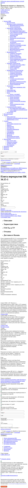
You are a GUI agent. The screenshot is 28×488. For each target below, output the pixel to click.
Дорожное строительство (13, 63)
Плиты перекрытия (15, 26)
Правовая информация (13, 129)
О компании (7, 446)
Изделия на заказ (8, 114)
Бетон (8, 93)
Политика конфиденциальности (9, 475)
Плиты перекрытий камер (18, 381)
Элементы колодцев (15, 43)
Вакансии (9, 135)
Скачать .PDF (4, 314)
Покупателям (7, 139)
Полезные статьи (8, 146)
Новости (9, 125)
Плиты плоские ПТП (15, 46)
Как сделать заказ (11, 140)
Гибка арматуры (11, 90)
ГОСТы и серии (8, 447)
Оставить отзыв (5, 326)
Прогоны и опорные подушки (18, 45)
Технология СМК (11, 91)
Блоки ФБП (13, 36)
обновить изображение (6, 160)
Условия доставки (11, 143)
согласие (8, 162)
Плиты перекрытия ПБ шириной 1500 (16, 34)
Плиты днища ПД (15, 55)
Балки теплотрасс (14, 98)
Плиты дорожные (14, 67)
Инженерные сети (11, 52)
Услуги (5, 115)
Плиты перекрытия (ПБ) (10, 438)
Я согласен (4, 486)
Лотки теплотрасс (14, 97)
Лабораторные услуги (13, 119)
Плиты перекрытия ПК (13, 382)
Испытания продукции (13, 136)
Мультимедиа (10, 133)
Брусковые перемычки (10, 443)
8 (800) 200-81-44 (5, 10)
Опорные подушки (15, 100)
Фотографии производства (14, 123)
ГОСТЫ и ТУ (10, 128)
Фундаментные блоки (9, 442)
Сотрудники (10, 130)
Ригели (12, 39)
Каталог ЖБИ (7, 21)
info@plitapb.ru (4, 11)
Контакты (6, 149)
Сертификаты (10, 132)
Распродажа (10, 112)
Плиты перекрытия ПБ (16, 29)
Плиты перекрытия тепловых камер (10, 379)
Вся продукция (11, 22)
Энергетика (10, 85)
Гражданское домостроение (14, 28)
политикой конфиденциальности (10, 164)
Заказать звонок (5, 12)
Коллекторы (13, 62)
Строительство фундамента (14, 107)
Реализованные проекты (13, 137)
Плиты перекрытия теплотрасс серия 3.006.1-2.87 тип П (18, 59)
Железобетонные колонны (17, 25)
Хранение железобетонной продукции (17, 118)
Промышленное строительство (15, 70)
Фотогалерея (7, 449)
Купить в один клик (6, 210)
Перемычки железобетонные (17, 38)
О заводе (6, 121)
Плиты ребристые (15, 48)
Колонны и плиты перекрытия (15, 24)
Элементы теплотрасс (16, 53)
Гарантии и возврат (12, 142)
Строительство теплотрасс (14, 95)
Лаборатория (10, 126)
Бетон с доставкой (15, 94)
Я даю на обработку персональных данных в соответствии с (13, 164)
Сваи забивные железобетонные (18, 32)
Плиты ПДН (13, 69)
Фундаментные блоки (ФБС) (17, 31)
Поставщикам (10, 145)
